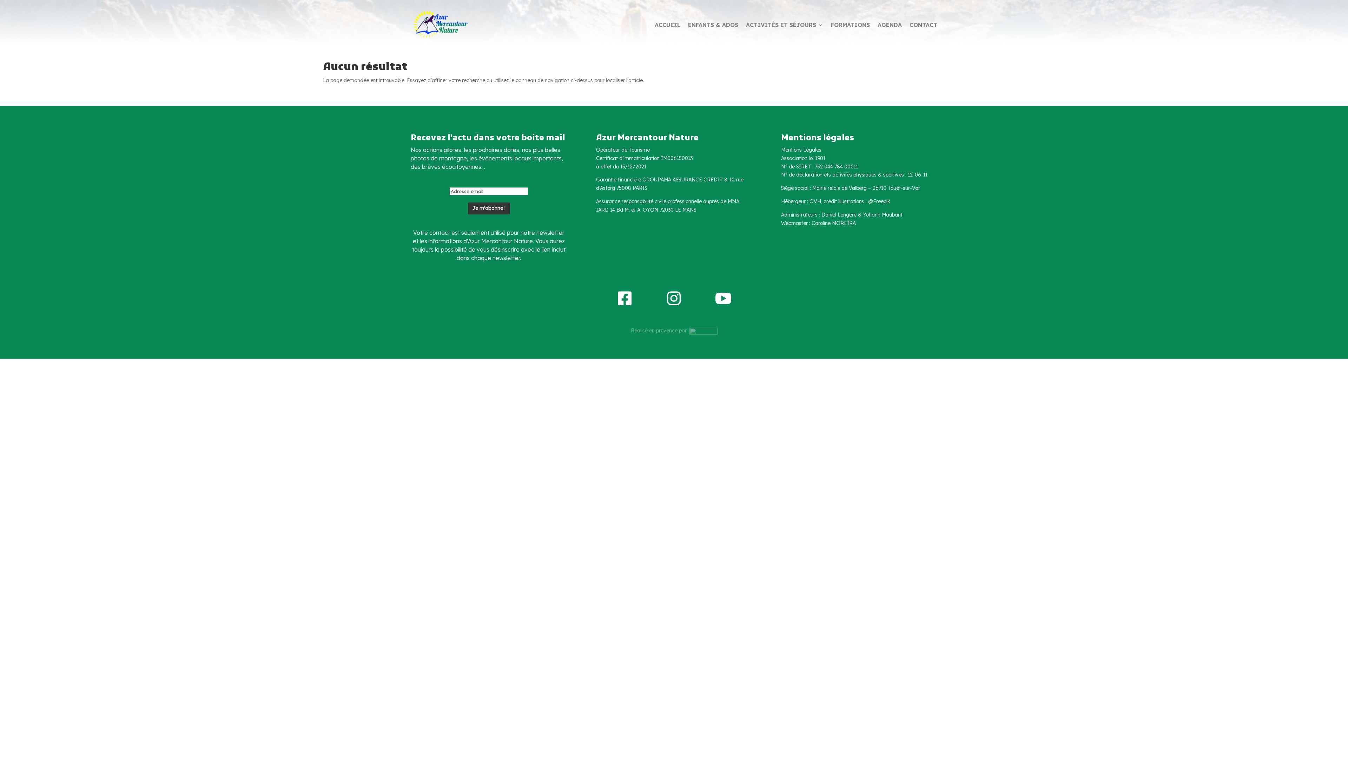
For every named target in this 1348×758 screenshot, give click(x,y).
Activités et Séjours (781, 25)
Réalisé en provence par (660, 330)
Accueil (667, 25)
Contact (923, 25)
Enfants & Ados (713, 25)
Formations (850, 25)
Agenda (890, 25)
